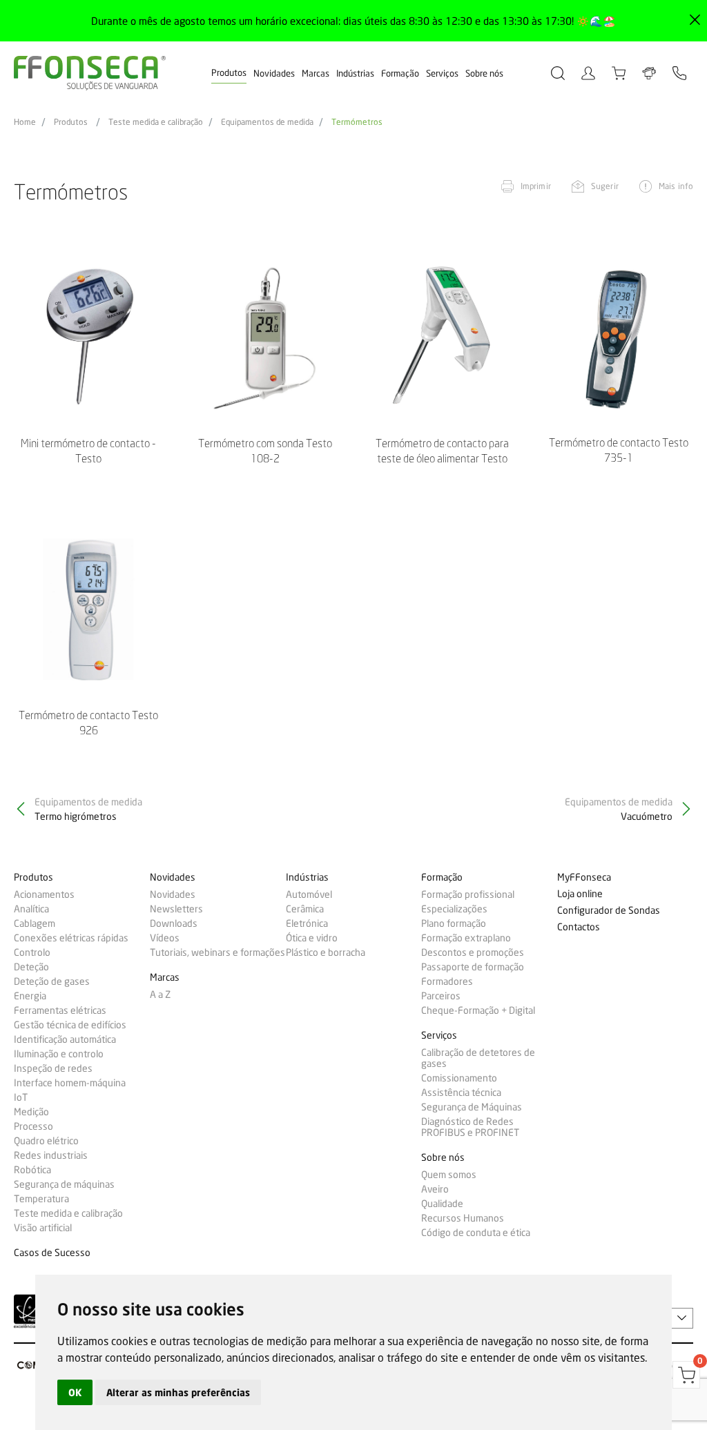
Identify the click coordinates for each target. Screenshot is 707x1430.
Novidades (274, 73)
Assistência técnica (461, 1092)
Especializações (454, 908)
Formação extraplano (466, 937)
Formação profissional (467, 894)
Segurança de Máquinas (471, 1107)
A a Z (160, 994)
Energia (30, 995)
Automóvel (309, 894)
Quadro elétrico (46, 1140)
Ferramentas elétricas (60, 1010)
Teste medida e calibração (155, 122)
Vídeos (165, 937)
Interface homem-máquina (70, 1082)
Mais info (676, 186)
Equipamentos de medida (267, 122)
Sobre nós (484, 73)
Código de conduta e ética (475, 1232)
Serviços (442, 73)
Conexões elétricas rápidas (71, 937)
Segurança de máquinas (64, 1184)
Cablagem (34, 923)
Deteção (31, 966)
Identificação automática (65, 1039)
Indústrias (355, 73)
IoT (21, 1097)
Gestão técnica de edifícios (70, 1024)
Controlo (32, 952)
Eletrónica (307, 923)
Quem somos (448, 1174)
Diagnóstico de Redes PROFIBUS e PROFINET (470, 1127)
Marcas (315, 73)
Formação (400, 73)
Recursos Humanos (462, 1218)
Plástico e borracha (325, 952)
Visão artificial (43, 1227)
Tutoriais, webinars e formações (217, 952)
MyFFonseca (584, 877)
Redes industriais (51, 1155)
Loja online (580, 894)
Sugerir (605, 186)
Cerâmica (305, 908)
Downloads (173, 923)
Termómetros (356, 122)
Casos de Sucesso (52, 1253)
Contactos (578, 927)
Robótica (32, 1169)
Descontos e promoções (472, 952)
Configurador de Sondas (608, 910)
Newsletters (176, 908)
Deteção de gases (52, 981)
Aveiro (435, 1189)
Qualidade (442, 1203)
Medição (31, 1111)
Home (25, 122)
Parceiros (441, 995)
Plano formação (453, 923)
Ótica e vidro (312, 937)
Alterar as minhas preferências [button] (178, 1392)
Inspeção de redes (53, 1068)
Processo (33, 1126)
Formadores (447, 981)
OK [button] (74, 1392)
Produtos (228, 72)
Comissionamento (459, 1078)
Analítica (31, 908)
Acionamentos (44, 894)
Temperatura (41, 1198)
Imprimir (536, 186)
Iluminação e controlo (59, 1053)
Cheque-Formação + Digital (478, 1010)
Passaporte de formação (472, 966)
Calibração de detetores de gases (478, 1058)
